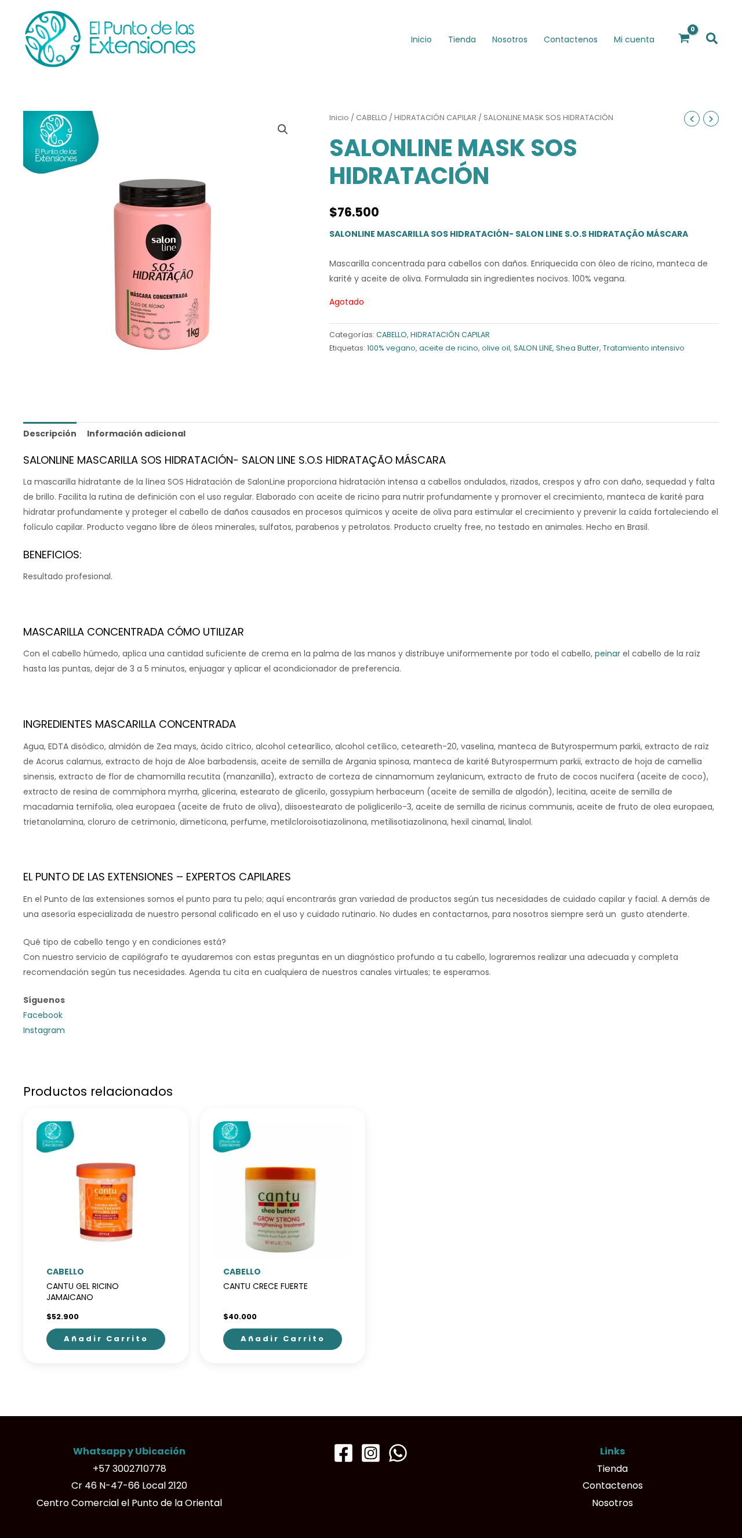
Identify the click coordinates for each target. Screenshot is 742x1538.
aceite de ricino (448, 348)
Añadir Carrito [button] (106, 1338)
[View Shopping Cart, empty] (684, 39)
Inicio (339, 117)
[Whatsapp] (398, 1453)
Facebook (43, 1015)
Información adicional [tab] (136, 433)
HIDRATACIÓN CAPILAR (435, 117)
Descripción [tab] (50, 433)
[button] (712, 39)
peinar (607, 653)
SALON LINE (533, 348)
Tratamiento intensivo (644, 348)
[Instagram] (371, 1453)
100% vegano (391, 348)
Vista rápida (106, 1251)
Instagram (44, 1030)
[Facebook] (343, 1453)
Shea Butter (577, 348)
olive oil (496, 348)
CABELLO (371, 117)
